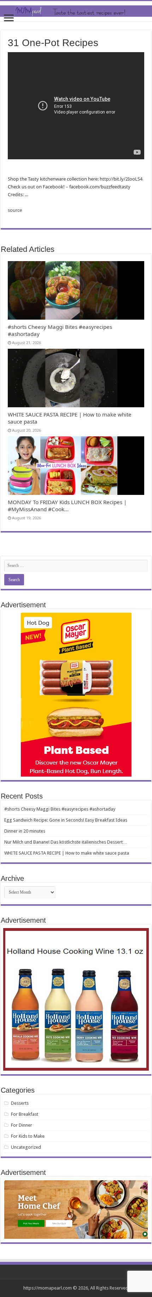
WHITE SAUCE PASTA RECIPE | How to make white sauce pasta (66, 853)
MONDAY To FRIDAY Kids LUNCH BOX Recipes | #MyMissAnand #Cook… (67, 505)
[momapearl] (76, 11)
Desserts (20, 1103)
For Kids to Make (28, 1136)
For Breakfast (24, 1114)
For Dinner (21, 1125)
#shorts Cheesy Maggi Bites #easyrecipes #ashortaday (59, 809)
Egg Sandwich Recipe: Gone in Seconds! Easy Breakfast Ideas (65, 820)
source (15, 210)
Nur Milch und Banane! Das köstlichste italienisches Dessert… (65, 842)
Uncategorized (26, 1147)
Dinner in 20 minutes (24, 831)
